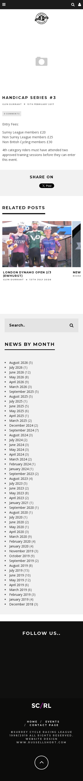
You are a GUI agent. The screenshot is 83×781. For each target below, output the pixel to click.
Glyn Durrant (12, 104)
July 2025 (16, 401)
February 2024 (20, 464)
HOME (32, 721)
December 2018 (21, 604)
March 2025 (18, 420)
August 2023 (18, 478)
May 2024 (16, 449)
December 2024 (21, 425)
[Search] (73, 4)
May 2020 (16, 527)
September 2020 (21, 507)
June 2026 (16, 372)
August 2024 (18, 435)
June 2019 (16, 575)
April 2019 (16, 585)
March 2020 (18, 536)
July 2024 (16, 440)
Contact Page (44, 725)
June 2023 (16, 488)
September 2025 (21, 391)
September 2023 (21, 473)
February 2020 (20, 541)
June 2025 (16, 406)
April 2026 (16, 382)
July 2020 (16, 517)
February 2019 (20, 594)
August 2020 (18, 512)
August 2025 (18, 396)
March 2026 (18, 387)
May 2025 (16, 411)
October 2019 (19, 556)
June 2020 (16, 522)
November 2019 (21, 551)
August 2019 (18, 565)
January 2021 (19, 502)
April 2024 (16, 454)
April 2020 (16, 531)
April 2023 (16, 498)
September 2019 (21, 560)
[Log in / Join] (79, 4)
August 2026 (18, 362)
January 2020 (19, 546)
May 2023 (16, 493)
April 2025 (16, 416)
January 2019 (19, 599)
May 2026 (16, 377)
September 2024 (21, 430)
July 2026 (16, 367)
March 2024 (18, 459)
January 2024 (19, 469)
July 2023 (16, 483)
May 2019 (16, 580)
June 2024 (16, 445)
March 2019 (18, 589)
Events (52, 721)
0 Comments (12, 113)
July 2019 (16, 570)
